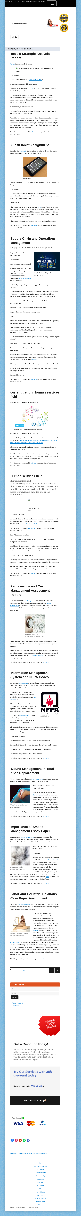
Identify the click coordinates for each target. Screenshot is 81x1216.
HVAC (47, 876)
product (34, 359)
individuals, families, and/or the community (32, 524)
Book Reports (40, 1169)
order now (34, 132)
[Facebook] (12, 1140)
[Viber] (28, 1140)
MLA (38, 207)
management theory (24, 278)
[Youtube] (20, 1140)
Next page (57, 970)
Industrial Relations (24, 904)
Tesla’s (12, 64)
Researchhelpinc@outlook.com (37, 1153)
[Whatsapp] (24, 1140)
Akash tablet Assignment (29, 145)
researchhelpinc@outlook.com (35, 1)
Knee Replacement (37, 779)
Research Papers (40, 1192)
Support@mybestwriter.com (19, 1153)
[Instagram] (16, 1140)
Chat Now (52, 4)
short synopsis (37, 795)
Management (23, 683)
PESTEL (31, 88)
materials (35, 930)
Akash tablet (23, 151)
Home (40, 1163)
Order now (15, 1005)
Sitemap (40, 1205)
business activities (37, 655)
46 (25, 969)
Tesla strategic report (35, 79)
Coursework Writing (40, 1172)
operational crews (43, 842)
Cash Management (29, 601)
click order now (31, 528)
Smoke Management (27, 837)
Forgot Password (17, 1003)
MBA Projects (40, 1185)
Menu (14, 37)
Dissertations (40, 1179)
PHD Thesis (40, 1189)
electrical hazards (53, 860)
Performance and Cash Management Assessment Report (30, 590)
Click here (46, 662)
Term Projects (41, 1195)
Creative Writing (40, 1176)
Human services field (26, 476)
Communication (24, 715)
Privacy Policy (40, 1201)
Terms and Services (40, 1198)
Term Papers (40, 1182)
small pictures (14, 942)
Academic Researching (40, 1166)
